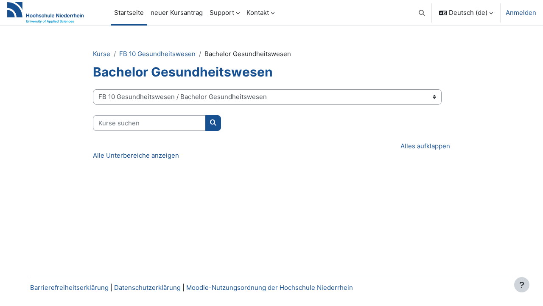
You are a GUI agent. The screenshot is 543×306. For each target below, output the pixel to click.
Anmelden (521, 12)
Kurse (101, 54)
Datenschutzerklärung (147, 287)
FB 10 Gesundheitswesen (157, 54)
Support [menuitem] (222, 12)
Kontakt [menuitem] (257, 12)
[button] (422, 13)
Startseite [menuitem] (129, 12)
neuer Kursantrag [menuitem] (177, 12)
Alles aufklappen (425, 146)
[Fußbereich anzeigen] (521, 284)
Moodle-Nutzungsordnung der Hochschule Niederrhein (269, 287)
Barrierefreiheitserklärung (69, 287)
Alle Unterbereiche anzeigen (136, 155)
